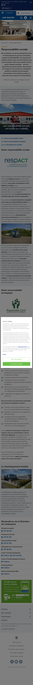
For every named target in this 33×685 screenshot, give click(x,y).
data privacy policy (22, 346)
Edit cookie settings (16, 359)
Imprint (4, 354)
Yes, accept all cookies (16, 364)
